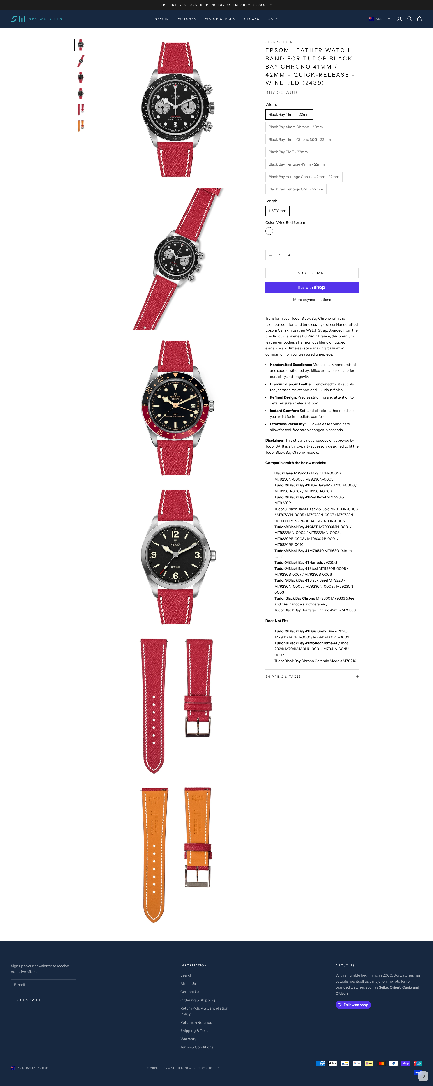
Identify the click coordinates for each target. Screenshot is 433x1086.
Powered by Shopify (202, 1068)
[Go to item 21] (80, 77)
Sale (273, 19)
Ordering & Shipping (197, 1000)
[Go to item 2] (80, 61)
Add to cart (312, 273)
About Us (188, 983)
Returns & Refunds (196, 1022)
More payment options (312, 299)
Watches (187, 19)
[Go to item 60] (80, 126)
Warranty (188, 1039)
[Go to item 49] (80, 110)
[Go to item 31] (80, 93)
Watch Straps (220, 19)
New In (162, 19)
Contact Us (189, 991)
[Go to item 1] (80, 45)
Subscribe (29, 1000)
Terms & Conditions (196, 1047)
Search (186, 975)
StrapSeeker (279, 42)
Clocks (251, 19)
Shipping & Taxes (194, 1030)
